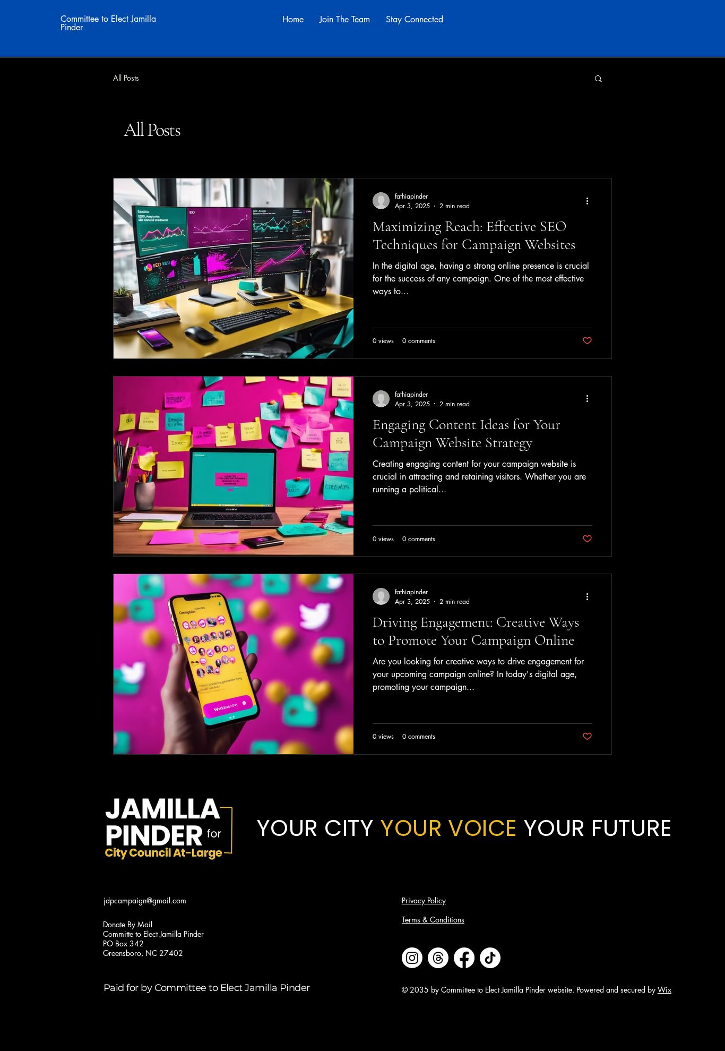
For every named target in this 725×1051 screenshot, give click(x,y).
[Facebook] (49, 966)
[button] (598, 79)
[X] (81, 966)
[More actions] (590, 200)
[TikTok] (97, 966)
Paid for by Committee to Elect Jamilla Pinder (206, 988)
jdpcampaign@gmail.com (144, 900)
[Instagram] (65, 966)
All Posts (126, 78)
